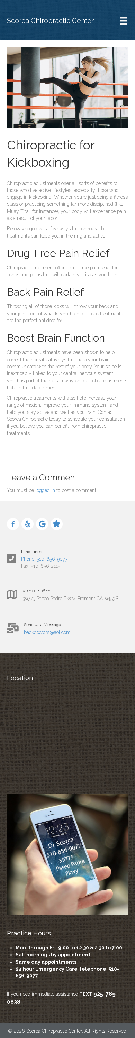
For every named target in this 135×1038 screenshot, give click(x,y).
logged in (45, 490)
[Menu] (123, 20)
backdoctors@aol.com (47, 632)
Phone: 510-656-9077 (44, 559)
